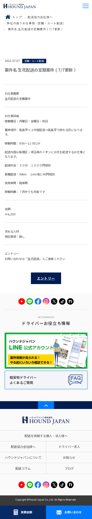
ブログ (69, 468)
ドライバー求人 (69, 446)
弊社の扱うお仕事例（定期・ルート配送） (36, 23)
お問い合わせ (73, 512)
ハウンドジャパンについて (23, 457)
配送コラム (23, 468)
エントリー (46, 278)
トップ (17, 17)
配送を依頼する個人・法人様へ (46, 436)
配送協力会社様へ (40, 17)
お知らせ (69, 457)
